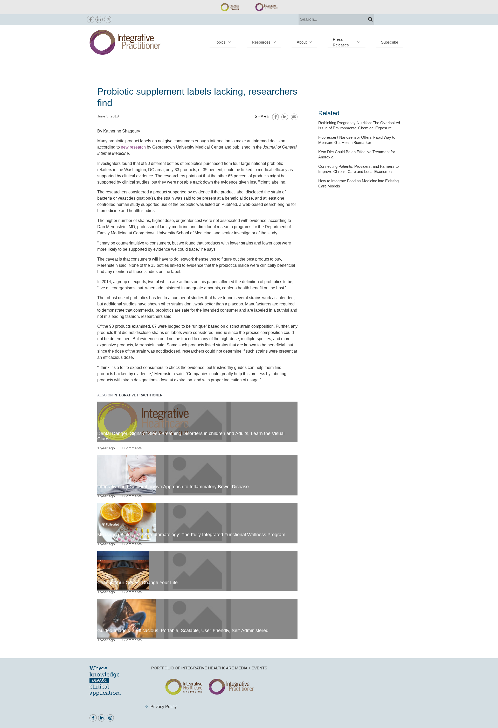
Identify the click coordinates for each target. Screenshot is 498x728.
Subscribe (389, 42)
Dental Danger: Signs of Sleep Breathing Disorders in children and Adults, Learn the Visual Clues (191, 436)
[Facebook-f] (90, 19)
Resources (261, 42)
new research (133, 147)
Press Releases (341, 42)
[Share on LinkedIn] (284, 117)
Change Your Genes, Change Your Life (137, 582)
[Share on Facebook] (275, 117)
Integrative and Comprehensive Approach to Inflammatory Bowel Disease (173, 486)
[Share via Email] (294, 117)
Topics (220, 42)
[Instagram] (107, 19)
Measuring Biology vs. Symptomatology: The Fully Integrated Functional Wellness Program (191, 534)
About (302, 42)
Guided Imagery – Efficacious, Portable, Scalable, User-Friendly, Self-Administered (182, 630)
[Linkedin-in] (99, 19)
